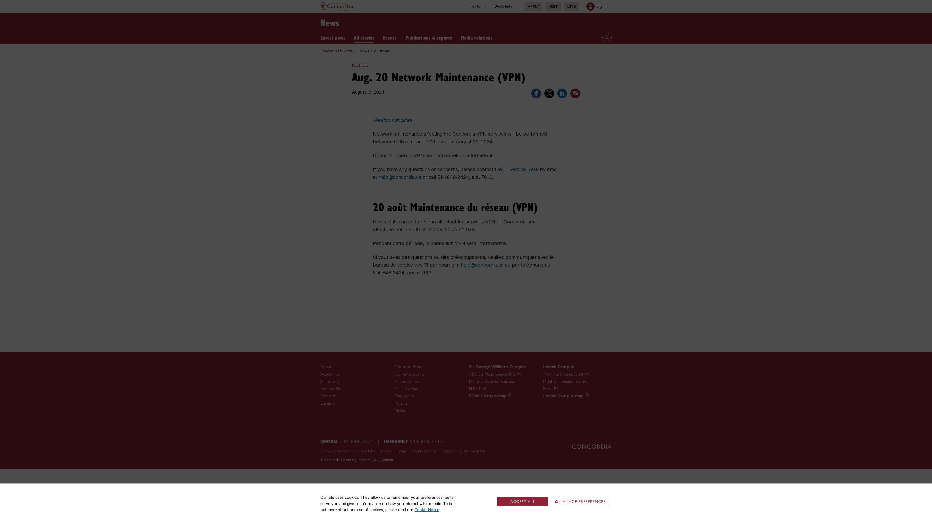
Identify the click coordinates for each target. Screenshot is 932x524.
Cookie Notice (427, 509)
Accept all (522, 501)
